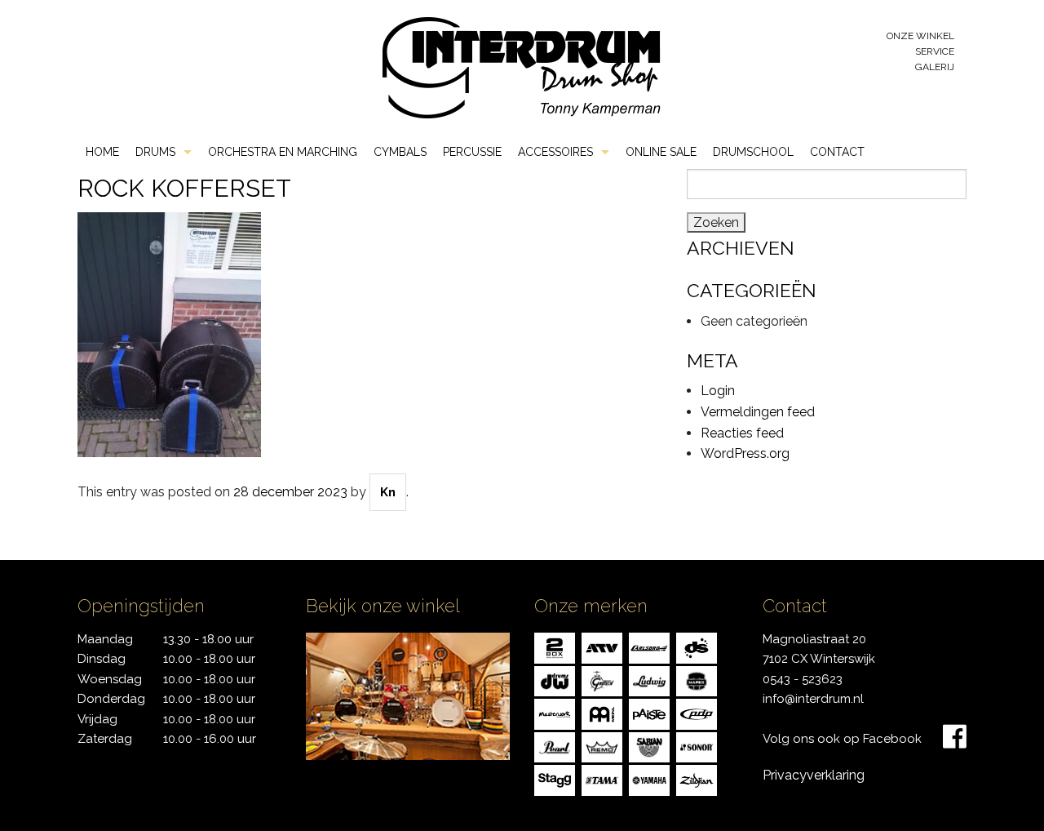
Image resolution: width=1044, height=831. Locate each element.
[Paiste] (649, 713)
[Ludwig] (649, 679)
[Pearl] (554, 745)
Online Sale (661, 151)
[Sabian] (649, 745)
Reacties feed (742, 433)
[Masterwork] (554, 713)
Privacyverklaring (814, 775)
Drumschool (753, 151)
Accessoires (555, 151)
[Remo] (602, 745)
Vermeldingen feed (758, 412)
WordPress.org (745, 453)
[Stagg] (554, 779)
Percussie (472, 151)
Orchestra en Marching (282, 151)
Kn (388, 492)
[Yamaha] (649, 779)
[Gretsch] (602, 679)
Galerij (934, 67)
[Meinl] (602, 713)
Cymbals (400, 151)
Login (718, 390)
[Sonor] (696, 745)
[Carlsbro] (649, 647)
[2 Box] (554, 647)
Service (934, 51)
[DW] (554, 679)
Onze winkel (920, 36)
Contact (837, 151)
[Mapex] (696, 679)
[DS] (696, 647)
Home (102, 151)
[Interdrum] (521, 66)
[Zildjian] (696, 779)
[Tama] (602, 779)
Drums (155, 151)
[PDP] (696, 713)
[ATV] (602, 647)
